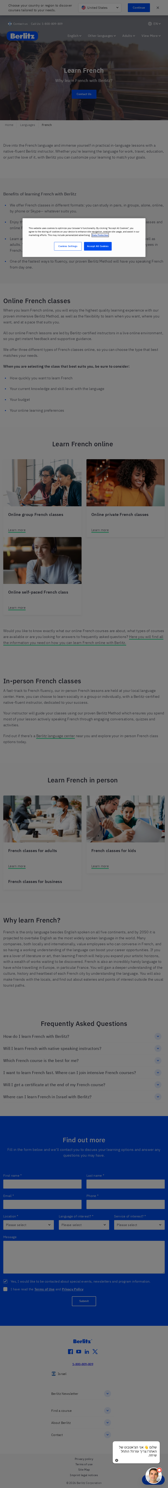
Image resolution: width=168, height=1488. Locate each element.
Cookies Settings (67, 246)
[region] (84, 237)
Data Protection (100, 235)
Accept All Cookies (97, 246)
